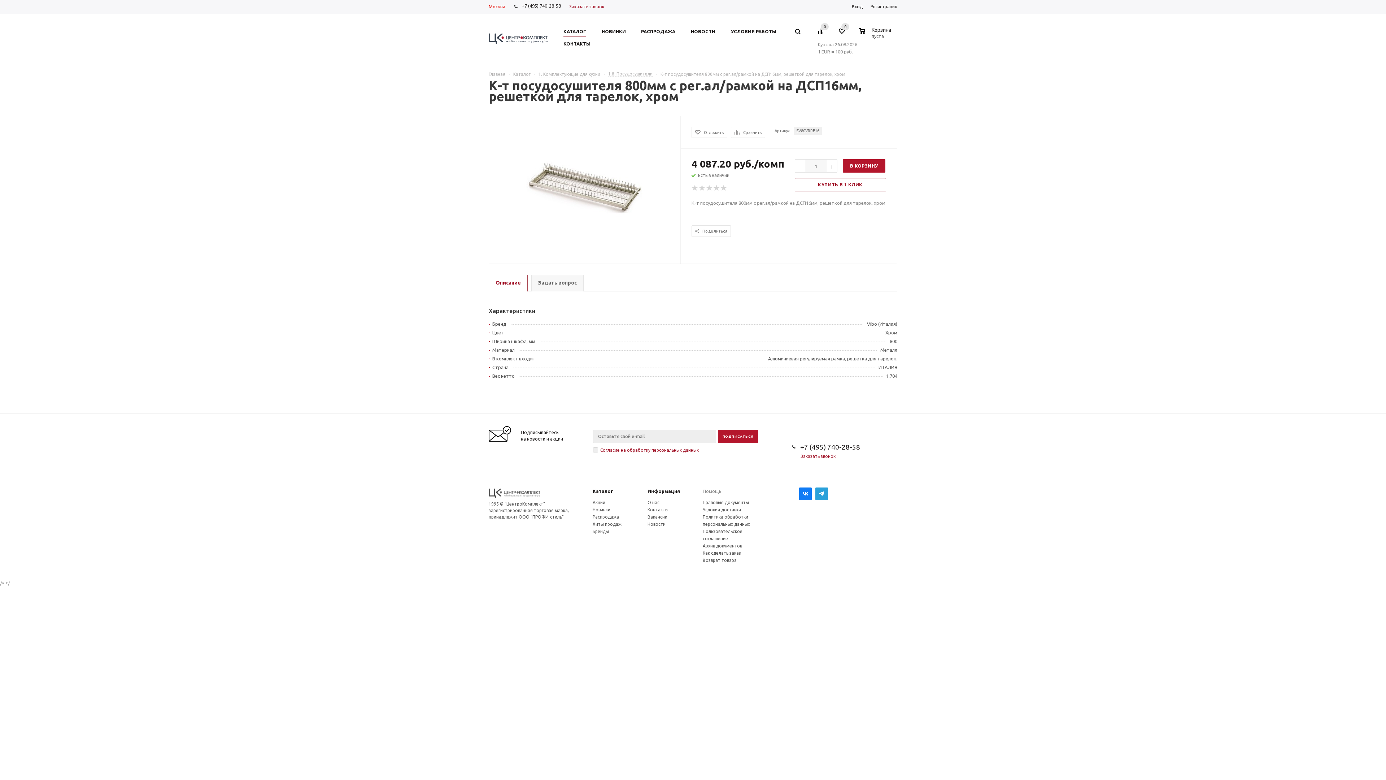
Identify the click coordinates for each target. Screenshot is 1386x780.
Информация (664, 491)
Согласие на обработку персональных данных (649, 450)
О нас (653, 502)
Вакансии (657, 517)
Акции (599, 502)
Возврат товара (720, 560)
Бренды (601, 531)
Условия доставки (722, 509)
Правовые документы (726, 502)
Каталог (603, 491)
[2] (702, 188)
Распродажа (606, 517)
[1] (695, 188)
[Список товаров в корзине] (876, 35)
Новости (657, 524)
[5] (724, 188)
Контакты (658, 509)
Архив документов (722, 545)
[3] (709, 188)
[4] (716, 188)
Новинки (601, 509)
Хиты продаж (607, 524)
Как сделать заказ (722, 553)
